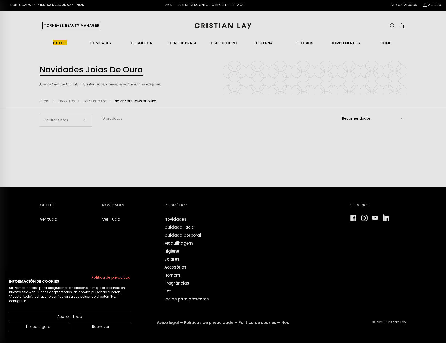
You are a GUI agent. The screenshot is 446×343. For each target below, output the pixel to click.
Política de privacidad (111, 277)
